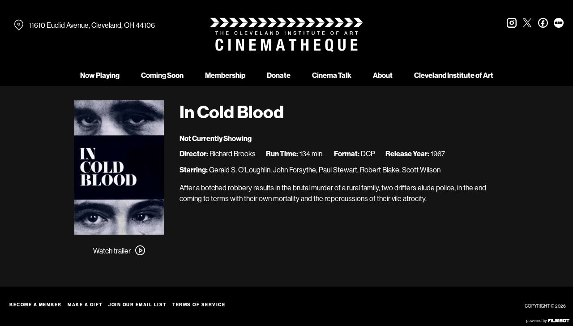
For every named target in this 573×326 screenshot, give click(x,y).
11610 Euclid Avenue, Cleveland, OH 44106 (92, 25)
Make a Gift (85, 305)
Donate (279, 75)
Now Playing (100, 75)
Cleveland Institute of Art (453, 75)
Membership (225, 75)
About (383, 75)
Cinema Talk (331, 75)
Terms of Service (198, 305)
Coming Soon (162, 75)
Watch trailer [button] (112, 250)
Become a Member (35, 305)
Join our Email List (137, 305)
